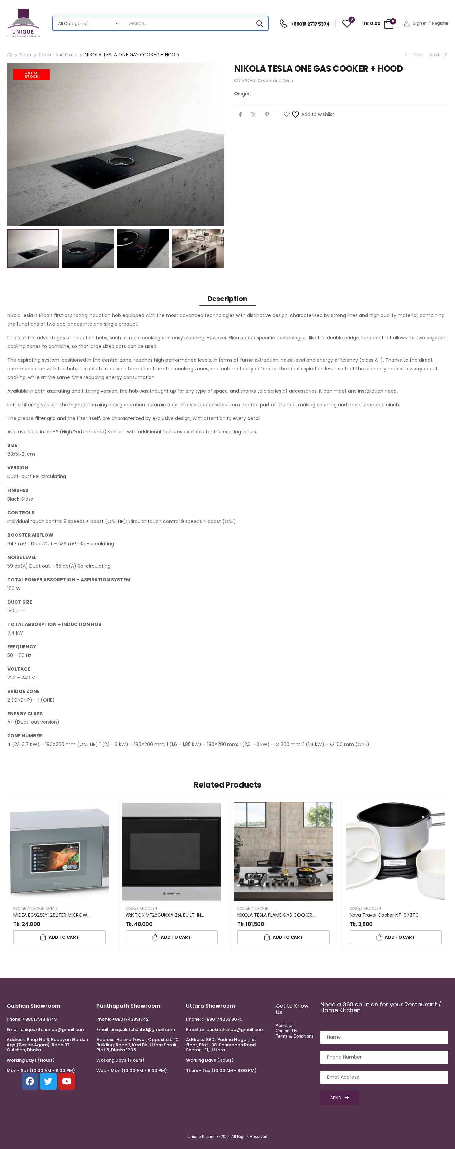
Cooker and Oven (57, 54)
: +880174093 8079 (222, 1019)
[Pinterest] (267, 114)
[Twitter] (253, 114)
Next (436, 54)
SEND (335, 1098)
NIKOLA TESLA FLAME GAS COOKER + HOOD (284, 915)
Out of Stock (31, 74)
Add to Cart (64, 937)
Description (227, 298)
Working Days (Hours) (31, 1060)
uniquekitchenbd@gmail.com (53, 1029)
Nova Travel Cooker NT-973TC (384, 915)
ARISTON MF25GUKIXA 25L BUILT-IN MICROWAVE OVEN (185, 915)
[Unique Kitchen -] (23, 23)
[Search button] (259, 23)
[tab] (227, 298)
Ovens (52, 908)
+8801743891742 (130, 1019)
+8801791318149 (39, 1019)
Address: (16, 1039)
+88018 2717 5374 (310, 24)
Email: (13, 1029)
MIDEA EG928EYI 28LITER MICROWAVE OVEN (61, 915)
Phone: (14, 1019)
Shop (25, 54)
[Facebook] (240, 114)
